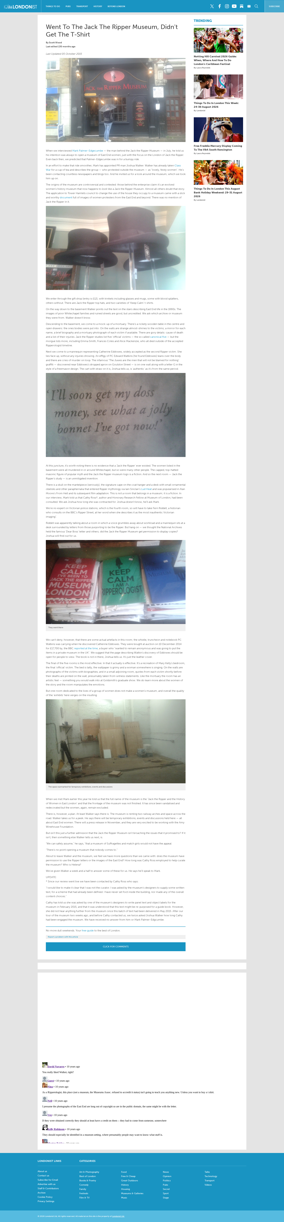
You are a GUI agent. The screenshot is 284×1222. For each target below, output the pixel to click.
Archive (42, 1192)
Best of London (87, 1176)
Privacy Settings (46, 1201)
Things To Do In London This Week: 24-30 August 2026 (216, 104)
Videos (208, 1184)
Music (124, 1197)
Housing (125, 1189)
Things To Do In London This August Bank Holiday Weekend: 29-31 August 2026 (218, 192)
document (66, 197)
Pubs (68, 6)
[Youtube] (234, 6)
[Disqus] (142, 1102)
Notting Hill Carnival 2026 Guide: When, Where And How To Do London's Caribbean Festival (215, 60)
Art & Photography (89, 1172)
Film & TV (84, 1197)
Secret (166, 1189)
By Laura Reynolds (202, 68)
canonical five (158, 336)
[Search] (256, 6)
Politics (167, 1180)
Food (124, 1172)
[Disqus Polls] (142, 1017)
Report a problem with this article (63, 937)
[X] (212, 6)
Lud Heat (146, 489)
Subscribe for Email (48, 1180)
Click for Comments (116, 946)
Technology (211, 1176)
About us (42, 1171)
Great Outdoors (129, 1180)
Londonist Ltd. (118, 1216)
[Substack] (241, 6)
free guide (88, 930)
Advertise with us (46, 1184)
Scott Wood (55, 42)
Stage (166, 1197)
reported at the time (86, 648)
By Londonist (199, 111)
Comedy (83, 1184)
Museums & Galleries (132, 1193)
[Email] (249, 6)
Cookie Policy (45, 1197)
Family (82, 1189)
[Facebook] (219, 6)
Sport (166, 1193)
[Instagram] (227, 6)
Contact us (43, 1175)
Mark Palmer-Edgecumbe (87, 150)
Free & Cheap (128, 1176)
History (98, 6)
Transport (82, 6)
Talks (207, 1172)
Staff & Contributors (48, 1188)
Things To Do (53, 6)
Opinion (167, 1176)
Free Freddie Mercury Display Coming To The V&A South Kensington (218, 147)
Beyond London (116, 6)
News (166, 1172)
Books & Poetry (87, 1180)
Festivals (83, 1193)
